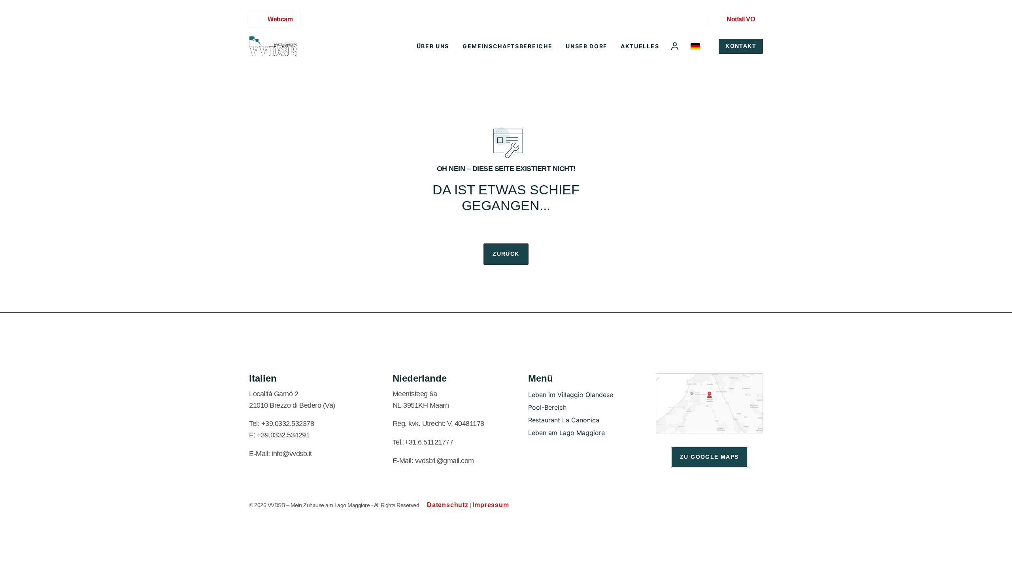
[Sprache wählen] (695, 46)
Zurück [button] (506, 254)
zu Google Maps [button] (709, 457)
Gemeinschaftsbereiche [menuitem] (507, 46)
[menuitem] (675, 46)
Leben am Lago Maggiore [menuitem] (566, 433)
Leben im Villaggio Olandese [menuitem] (570, 395)
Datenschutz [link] (447, 505)
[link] (273, 46)
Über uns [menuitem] (433, 46)
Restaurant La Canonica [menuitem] (563, 420)
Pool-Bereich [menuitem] (547, 407)
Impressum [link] (490, 505)
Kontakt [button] (740, 46)
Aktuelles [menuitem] (640, 46)
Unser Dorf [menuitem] (586, 46)
